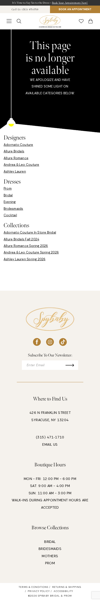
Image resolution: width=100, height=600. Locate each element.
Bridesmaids (13, 209)
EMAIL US (50, 444)
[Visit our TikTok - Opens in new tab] (63, 342)
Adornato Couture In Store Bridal (30, 232)
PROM (50, 563)
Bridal (8, 195)
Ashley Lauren (15, 171)
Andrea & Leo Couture (21, 165)
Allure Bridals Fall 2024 (21, 239)
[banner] (50, 21)
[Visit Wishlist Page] (81, 21)
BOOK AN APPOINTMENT (75, 9)
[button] (9, 21)
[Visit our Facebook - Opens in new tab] (37, 342)
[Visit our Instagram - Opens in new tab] (50, 342)
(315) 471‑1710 (50, 437)
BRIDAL (50, 541)
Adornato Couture (18, 145)
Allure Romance (16, 158)
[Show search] (19, 21)
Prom (8, 188)
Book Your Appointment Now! (70, 2)
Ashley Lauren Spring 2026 (25, 259)
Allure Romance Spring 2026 (26, 246)
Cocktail (10, 215)
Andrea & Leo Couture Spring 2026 (31, 252)
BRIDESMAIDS (50, 549)
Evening (10, 202)
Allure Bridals (14, 151)
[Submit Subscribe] (71, 365)
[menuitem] (25, 9)
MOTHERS (50, 556)
